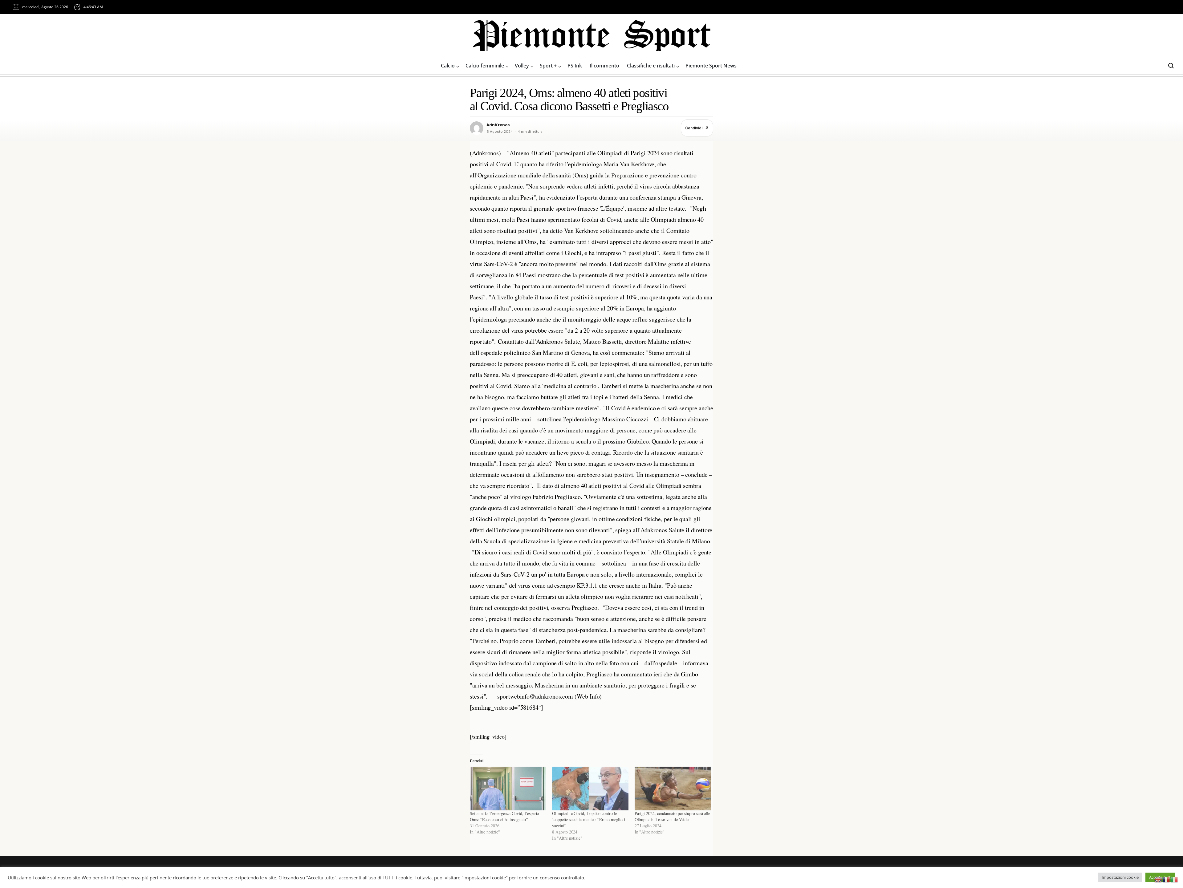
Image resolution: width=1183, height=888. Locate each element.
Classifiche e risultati (651, 65)
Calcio (448, 65)
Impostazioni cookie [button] (1120, 877)
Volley (522, 65)
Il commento (604, 65)
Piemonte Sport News (711, 65)
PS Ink (574, 65)
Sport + (548, 65)
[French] (1166, 879)
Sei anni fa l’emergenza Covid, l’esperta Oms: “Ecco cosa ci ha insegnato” (504, 816)
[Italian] (1174, 879)
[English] (1158, 879)
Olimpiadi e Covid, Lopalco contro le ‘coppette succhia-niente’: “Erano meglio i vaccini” (588, 819)
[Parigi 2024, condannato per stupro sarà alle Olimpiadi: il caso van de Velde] (673, 788)
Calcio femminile (484, 65)
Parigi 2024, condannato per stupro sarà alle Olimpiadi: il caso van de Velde (672, 816)
